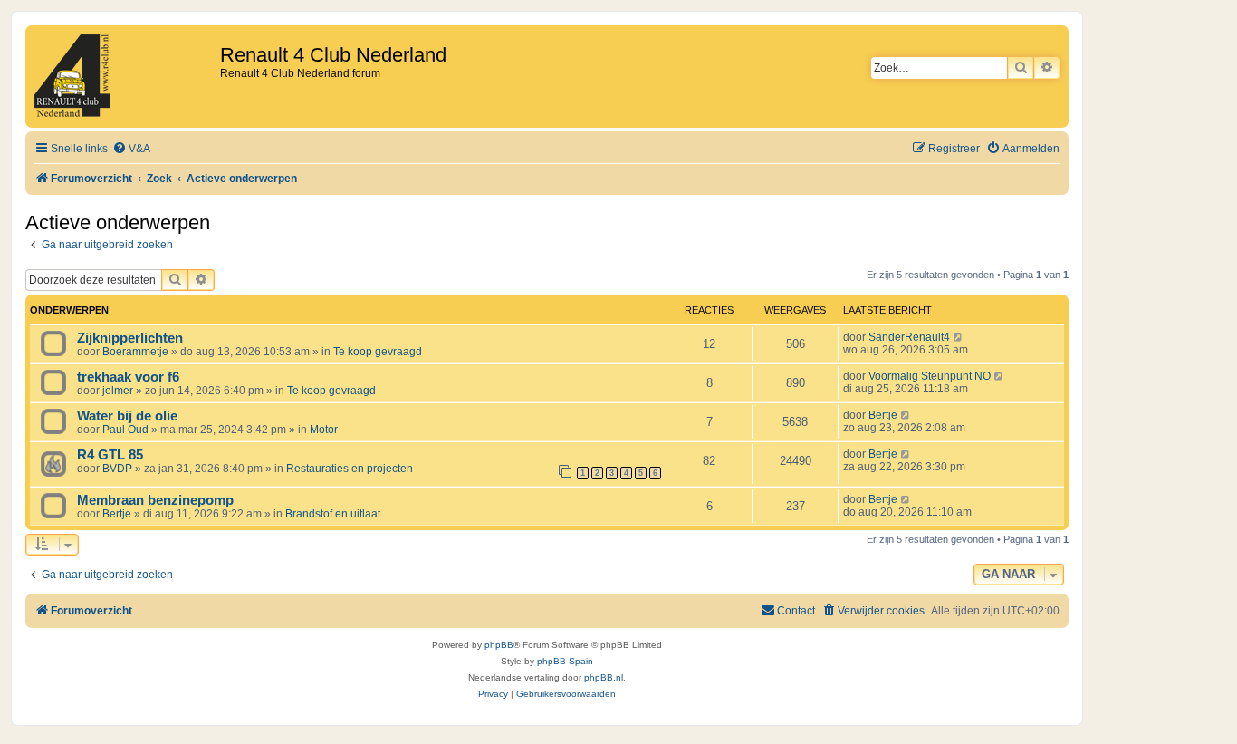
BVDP (117, 468)
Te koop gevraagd (377, 351)
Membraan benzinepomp (155, 500)
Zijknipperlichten (130, 338)
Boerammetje (135, 351)
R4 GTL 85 (110, 455)
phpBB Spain (565, 661)
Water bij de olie (127, 416)
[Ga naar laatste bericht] (958, 337)
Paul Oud (125, 429)
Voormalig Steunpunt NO (929, 376)
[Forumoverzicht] (125, 76)
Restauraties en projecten (349, 468)
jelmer (117, 390)
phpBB (498, 645)
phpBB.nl (603, 677)
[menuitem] (131, 149)
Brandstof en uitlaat (332, 513)
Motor (324, 429)
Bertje (882, 415)
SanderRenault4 (909, 337)
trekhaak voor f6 (128, 377)
